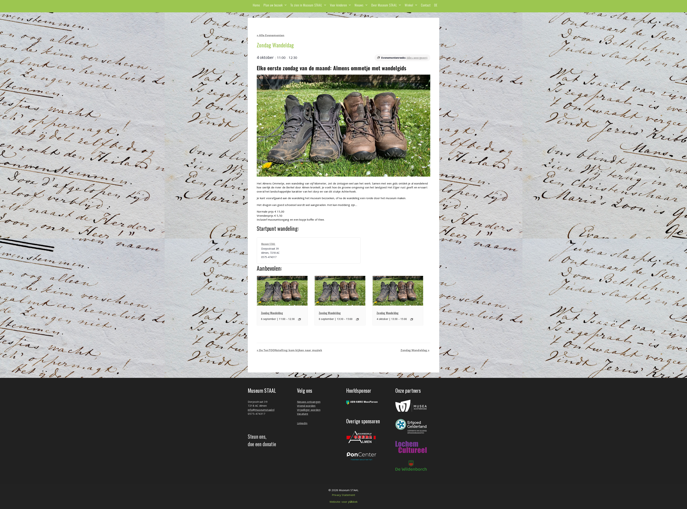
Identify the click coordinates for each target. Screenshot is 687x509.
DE (435, 5)
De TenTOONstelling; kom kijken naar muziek (289, 350)
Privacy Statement (343, 495)
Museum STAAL (268, 244)
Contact (426, 5)
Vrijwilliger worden (308, 409)
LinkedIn (302, 423)
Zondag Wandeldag (272, 313)
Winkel (409, 5)
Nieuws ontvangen (308, 401)
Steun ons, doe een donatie (262, 440)
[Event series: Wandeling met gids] (299, 319)
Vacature (302, 413)
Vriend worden (306, 405)
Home (256, 5)
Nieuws (359, 5)
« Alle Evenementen (270, 35)
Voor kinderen (338, 5)
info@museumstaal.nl (261, 409)
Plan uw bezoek (273, 5)
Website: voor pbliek (343, 501)
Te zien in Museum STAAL (306, 5)
